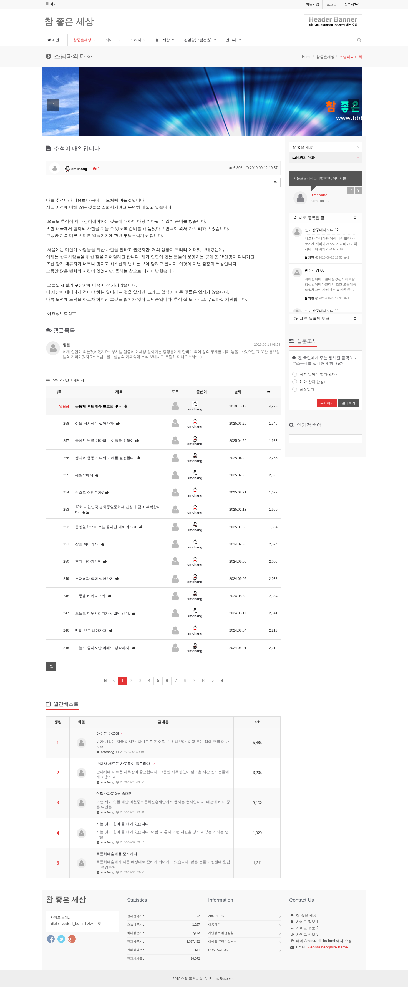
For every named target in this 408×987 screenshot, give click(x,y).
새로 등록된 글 (311, 218)
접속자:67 (351, 4)
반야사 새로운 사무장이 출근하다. (162, 772)
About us (216, 916)
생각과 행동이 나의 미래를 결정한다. (105, 458)
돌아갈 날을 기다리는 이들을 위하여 (104, 441)
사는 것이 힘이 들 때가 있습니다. (162, 833)
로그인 (332, 4)
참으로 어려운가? (89, 492)
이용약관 (214, 924)
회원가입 (312, 4)
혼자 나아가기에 (88, 561)
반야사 (231, 40)
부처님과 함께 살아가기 (94, 579)
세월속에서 (84, 475)
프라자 (135, 40)
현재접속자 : (163, 916)
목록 (273, 182)
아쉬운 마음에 (163, 743)
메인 (55, 40)
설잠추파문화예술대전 (163, 802)
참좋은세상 (82, 40)
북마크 (54, 4)
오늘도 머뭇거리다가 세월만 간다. (102, 613)
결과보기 (348, 403)
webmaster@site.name (328, 947)
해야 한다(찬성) (312, 382)
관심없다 (307, 389)
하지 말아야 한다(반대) (318, 374)
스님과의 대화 (303, 157)
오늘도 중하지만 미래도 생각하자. (102, 648)
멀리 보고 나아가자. (91, 630)
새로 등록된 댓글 (314, 318)
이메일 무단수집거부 (222, 941)
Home (306, 57)
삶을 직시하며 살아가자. (95, 423)
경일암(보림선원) (197, 40)
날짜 (237, 392)
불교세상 (162, 40)
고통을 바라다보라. (90, 596)
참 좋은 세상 (69, 21)
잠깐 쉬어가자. (87, 544)
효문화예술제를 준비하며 (163, 863)
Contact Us (218, 949)
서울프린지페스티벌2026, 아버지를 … (321, 178)
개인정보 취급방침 (220, 933)
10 (203, 680)
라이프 (110, 40)
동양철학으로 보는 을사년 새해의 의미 (106, 527)
